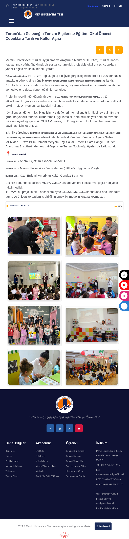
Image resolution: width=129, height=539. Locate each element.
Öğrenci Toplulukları (75, 467)
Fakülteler (40, 461)
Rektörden (10, 456)
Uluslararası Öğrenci (75, 477)
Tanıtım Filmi (11, 482)
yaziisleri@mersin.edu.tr (26, 8)
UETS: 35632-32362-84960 (108, 485)
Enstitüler (40, 456)
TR (115, 6)
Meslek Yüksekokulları (46, 472)
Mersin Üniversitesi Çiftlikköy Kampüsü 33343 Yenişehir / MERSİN (109, 461)
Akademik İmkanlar (14, 472)
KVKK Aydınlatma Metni (107, 514)
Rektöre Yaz (93, 6)
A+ (100, 55)
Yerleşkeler (10, 477)
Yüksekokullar (42, 467)
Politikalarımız (12, 467)
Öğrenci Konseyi (73, 461)
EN (120, 6)
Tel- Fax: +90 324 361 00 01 (108, 470)
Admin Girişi (104, 532)
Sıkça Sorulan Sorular (75, 482)
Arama (106, 6)
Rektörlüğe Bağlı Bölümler (47, 482)
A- (119, 55)
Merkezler (40, 477)
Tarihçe (9, 461)
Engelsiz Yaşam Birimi (76, 472)
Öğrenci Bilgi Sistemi (75, 456)
